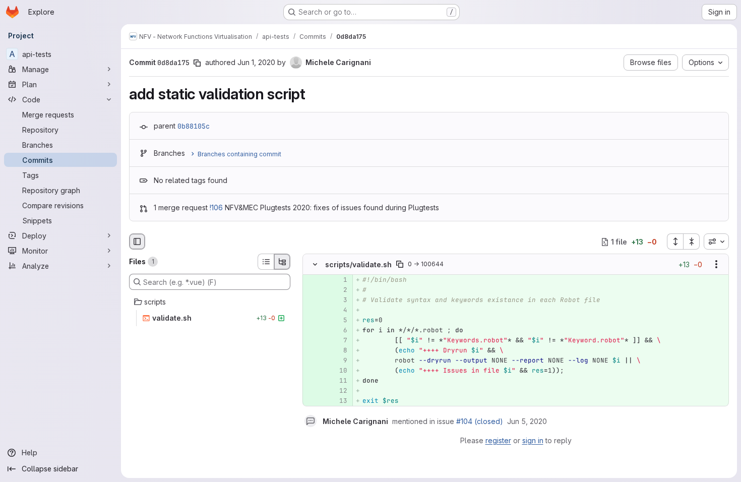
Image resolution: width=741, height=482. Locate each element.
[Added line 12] (338, 391)
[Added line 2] (338, 290)
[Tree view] (282, 262)
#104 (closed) (479, 421)
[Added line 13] (338, 401)
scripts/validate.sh (358, 264)
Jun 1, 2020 (256, 62)
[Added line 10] (338, 371)
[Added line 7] (338, 341)
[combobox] (716, 241)
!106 (216, 207)
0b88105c (193, 126)
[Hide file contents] (315, 265)
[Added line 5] (338, 321)
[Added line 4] (338, 311)
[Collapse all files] (692, 241)
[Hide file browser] (137, 241)
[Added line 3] (338, 300)
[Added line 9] (338, 361)
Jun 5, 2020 (527, 421)
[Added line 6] (338, 331)
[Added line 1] (338, 280)
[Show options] (716, 265)
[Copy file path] (400, 265)
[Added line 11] (338, 381)
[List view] (266, 262)
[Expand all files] (675, 241)
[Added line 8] (338, 351)
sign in (532, 440)
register (498, 440)
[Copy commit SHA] (197, 63)
